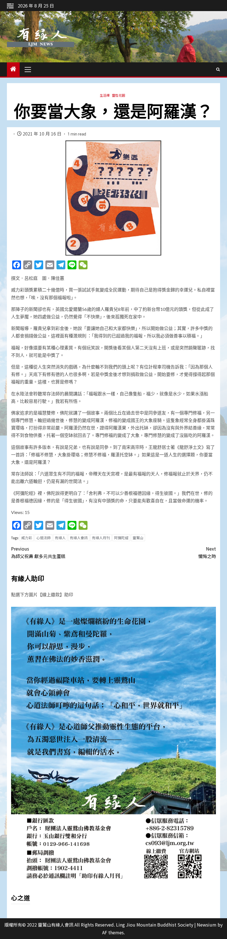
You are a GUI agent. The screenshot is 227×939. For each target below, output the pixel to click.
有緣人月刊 (101, 537)
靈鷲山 (138, 537)
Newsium (206, 924)
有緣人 (60, 537)
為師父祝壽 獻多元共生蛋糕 (38, 552)
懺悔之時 (207, 552)
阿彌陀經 (121, 537)
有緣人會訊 (79, 537)
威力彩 (26, 537)
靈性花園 (118, 95)
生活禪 (105, 95)
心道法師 (43, 537)
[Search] (218, 69)
